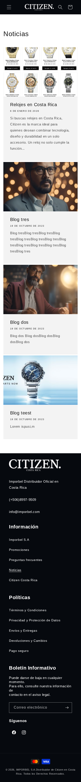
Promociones (19, 550)
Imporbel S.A (19, 539)
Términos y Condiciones (27, 610)
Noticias (15, 570)
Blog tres (19, 219)
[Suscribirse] (67, 707)
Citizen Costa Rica (23, 580)
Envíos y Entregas (23, 630)
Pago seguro (19, 651)
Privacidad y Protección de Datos (34, 620)
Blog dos (19, 322)
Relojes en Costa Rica (33, 104)
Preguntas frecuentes (25, 560)
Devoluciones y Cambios (28, 640)
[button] (9, 7)
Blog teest (21, 412)
